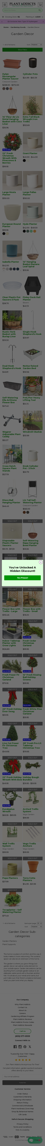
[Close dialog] (40, 562)
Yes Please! (22, 578)
